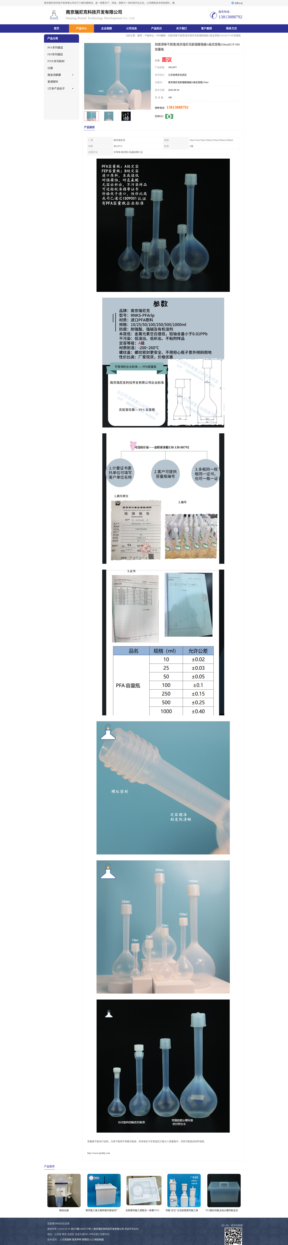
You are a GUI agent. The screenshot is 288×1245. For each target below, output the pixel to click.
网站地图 (99, 1239)
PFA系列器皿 (55, 47)
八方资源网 (65, 1239)
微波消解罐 (54, 74)
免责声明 (76, 1239)
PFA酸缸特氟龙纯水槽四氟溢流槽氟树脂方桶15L (151, 1210)
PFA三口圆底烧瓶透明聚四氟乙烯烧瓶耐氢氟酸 (190, 1210)
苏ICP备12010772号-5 (82, 1229)
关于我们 (181, 28)
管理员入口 (88, 1239)
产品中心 (81, 28)
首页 (56, 28)
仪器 (50, 68)
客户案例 (206, 28)
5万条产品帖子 (56, 88)
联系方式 (231, 28)
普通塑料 (53, 81)
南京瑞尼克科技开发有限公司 (109, 1229)
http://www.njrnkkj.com (98, 1153)
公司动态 (131, 28)
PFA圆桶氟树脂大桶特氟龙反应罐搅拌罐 (226, 1210)
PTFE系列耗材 (56, 61)
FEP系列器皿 (55, 54)
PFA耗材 (161, 35)
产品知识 (156, 28)
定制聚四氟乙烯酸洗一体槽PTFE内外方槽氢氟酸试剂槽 (74, 1210)
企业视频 (106, 28)
